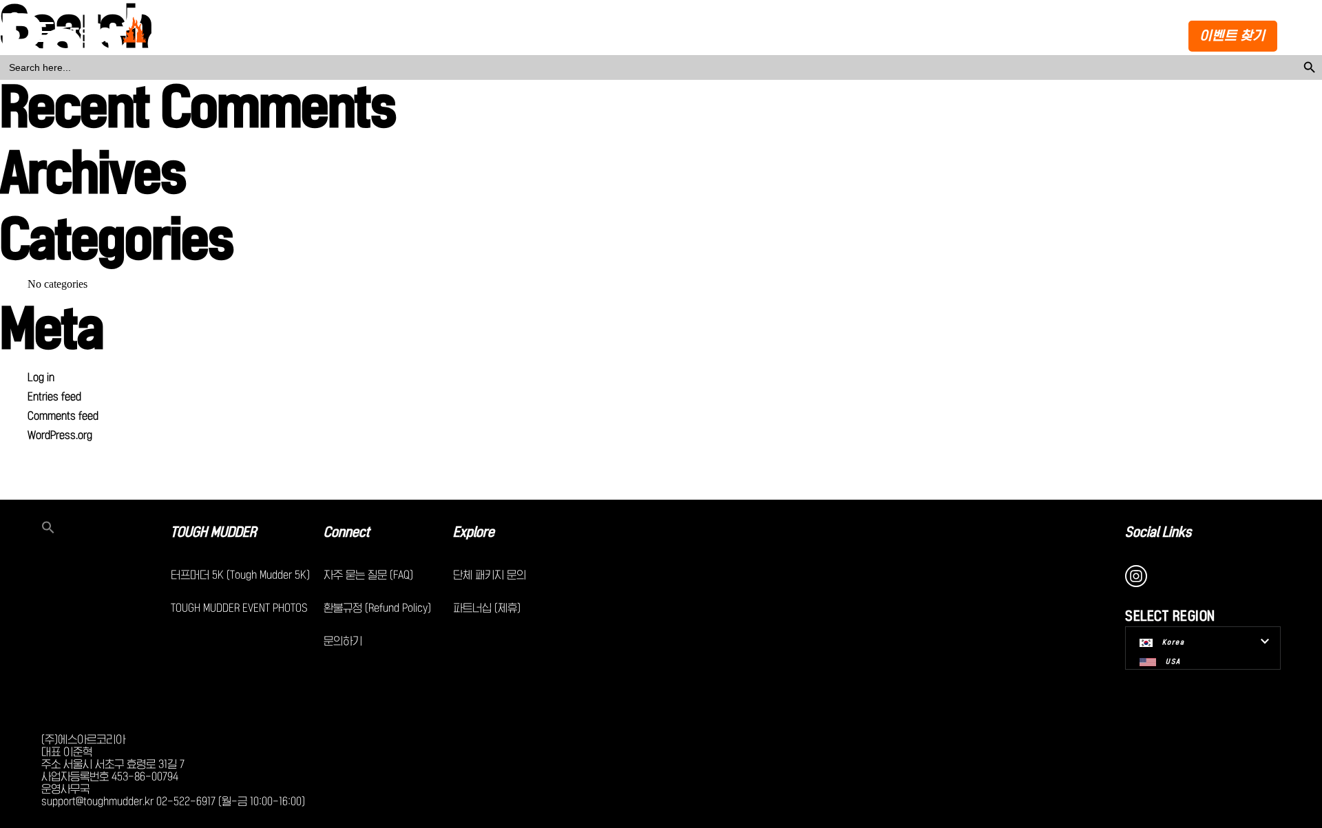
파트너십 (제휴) (487, 608)
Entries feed (54, 396)
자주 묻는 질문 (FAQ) (368, 575)
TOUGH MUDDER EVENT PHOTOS (239, 608)
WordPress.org (60, 435)
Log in (41, 377)
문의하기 (343, 641)
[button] (106, 528)
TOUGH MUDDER (213, 532)
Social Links (1158, 532)
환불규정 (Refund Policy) (377, 608)
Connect (347, 532)
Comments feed (63, 416)
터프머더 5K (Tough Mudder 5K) (240, 575)
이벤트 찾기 (1233, 35)
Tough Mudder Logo (111, 33)
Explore (473, 532)
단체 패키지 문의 (489, 575)
